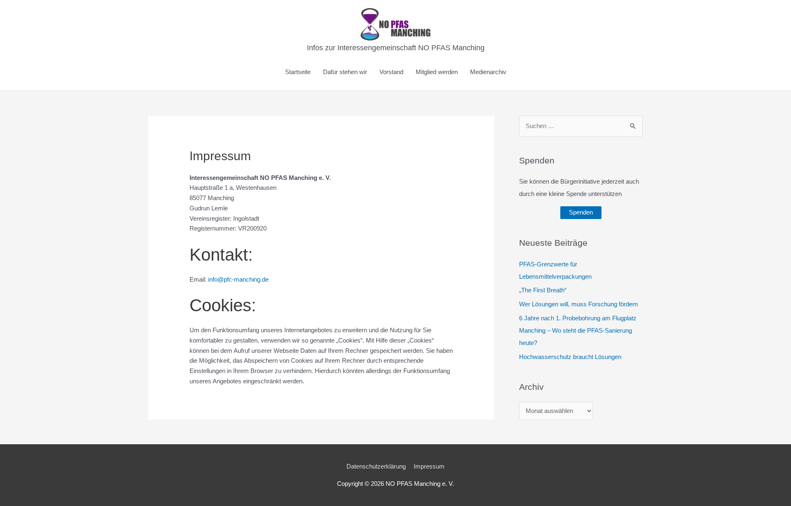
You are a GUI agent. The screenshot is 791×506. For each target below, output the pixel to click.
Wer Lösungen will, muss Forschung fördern (578, 304)
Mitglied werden (437, 71)
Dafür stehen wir (345, 71)
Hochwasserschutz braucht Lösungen (570, 356)
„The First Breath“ (542, 290)
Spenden (581, 212)
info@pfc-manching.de (238, 279)
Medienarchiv (488, 71)
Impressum (429, 466)
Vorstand (391, 71)
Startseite (298, 71)
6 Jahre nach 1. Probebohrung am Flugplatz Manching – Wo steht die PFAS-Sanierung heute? (578, 330)
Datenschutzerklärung (376, 466)
